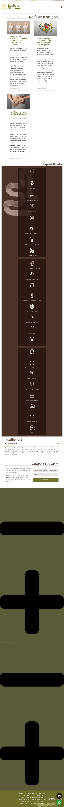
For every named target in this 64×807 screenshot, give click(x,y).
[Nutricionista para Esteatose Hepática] (32, 317)
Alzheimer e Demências (32, 367)
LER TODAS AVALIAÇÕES (51, 457)
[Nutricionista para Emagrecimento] (32, 171)
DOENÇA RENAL (32, 211)
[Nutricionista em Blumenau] (32, 416)
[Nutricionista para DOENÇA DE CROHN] (32, 373)
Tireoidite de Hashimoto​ (32, 244)
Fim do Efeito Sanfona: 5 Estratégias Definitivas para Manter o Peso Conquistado (18, 40)
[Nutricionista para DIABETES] (32, 328)
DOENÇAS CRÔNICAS (32, 200)
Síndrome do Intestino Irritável (32, 290)
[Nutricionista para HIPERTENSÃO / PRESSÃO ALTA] (32, 263)
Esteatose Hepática (32, 322)
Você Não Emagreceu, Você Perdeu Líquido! (18, 113)
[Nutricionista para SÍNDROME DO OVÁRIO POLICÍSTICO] (32, 295)
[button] (61, 7)
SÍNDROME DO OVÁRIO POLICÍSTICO (32, 300)
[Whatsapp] (59, 802)
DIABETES (32, 333)
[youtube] (54, 798)
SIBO (32, 432)
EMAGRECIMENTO (32, 177)
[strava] (52, 798)
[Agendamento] (59, 796)
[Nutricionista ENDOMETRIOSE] (32, 339)
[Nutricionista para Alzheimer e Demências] (32, 362)
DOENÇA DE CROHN (32, 378)
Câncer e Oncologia (32, 311)
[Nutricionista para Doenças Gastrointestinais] (32, 218)
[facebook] (56, 798)
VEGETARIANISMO (32, 188)
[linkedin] (58, 798)
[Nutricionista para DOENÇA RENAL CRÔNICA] (32, 206)
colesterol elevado (32, 400)
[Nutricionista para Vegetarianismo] (32, 183)
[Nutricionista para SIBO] (32, 427)
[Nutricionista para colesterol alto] (32, 395)
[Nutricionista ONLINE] (32, 406)
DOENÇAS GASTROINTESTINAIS (32, 223)
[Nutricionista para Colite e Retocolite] (32, 274)
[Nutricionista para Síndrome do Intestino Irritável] (32, 285)
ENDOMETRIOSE (32, 344)
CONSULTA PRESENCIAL (32, 421)
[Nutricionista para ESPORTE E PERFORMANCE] (32, 384)
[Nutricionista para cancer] (32, 306)
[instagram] (49, 798)
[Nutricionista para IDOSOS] (32, 250)
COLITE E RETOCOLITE (32, 279)
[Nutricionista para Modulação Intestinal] (32, 228)
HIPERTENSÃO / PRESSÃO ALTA (32, 268)
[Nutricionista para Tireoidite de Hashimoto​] (32, 239)
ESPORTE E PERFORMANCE (32, 389)
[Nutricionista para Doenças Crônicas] (32, 194)
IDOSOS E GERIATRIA (32, 255)
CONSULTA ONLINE (32, 411)
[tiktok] (61, 798)
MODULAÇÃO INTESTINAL (32, 233)
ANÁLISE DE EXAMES (32, 357)
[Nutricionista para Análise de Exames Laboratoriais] (32, 351)
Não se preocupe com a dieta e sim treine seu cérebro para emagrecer (44, 42)
